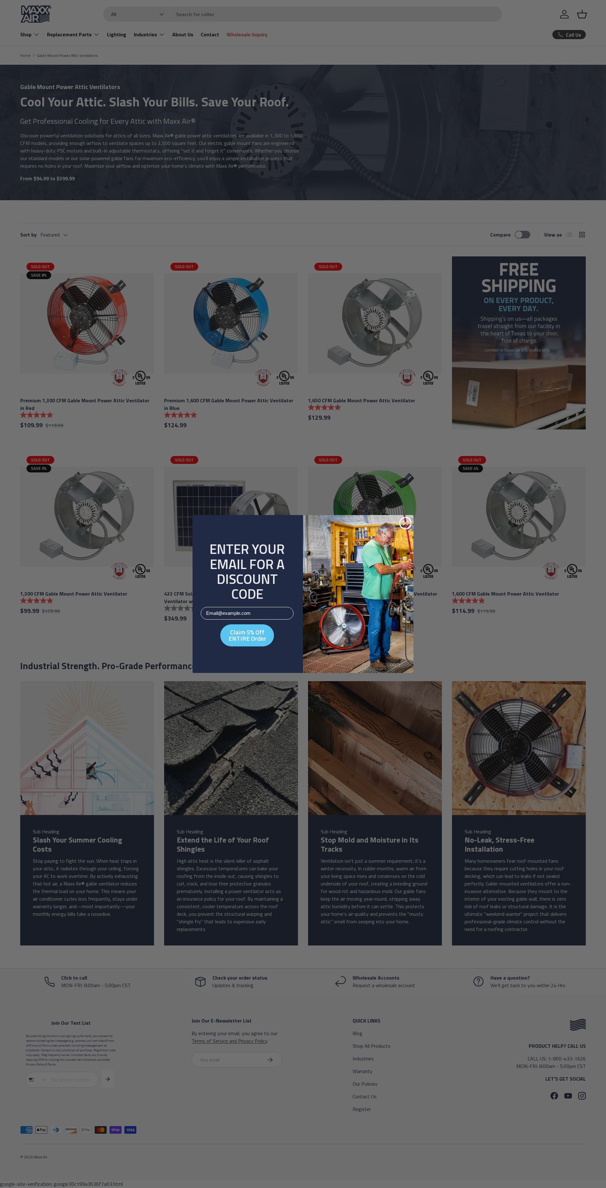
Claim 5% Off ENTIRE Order (247, 635)
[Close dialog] (405, 523)
